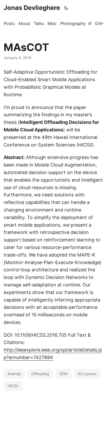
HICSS (13, 386)
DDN (63, 374)
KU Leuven (87, 374)
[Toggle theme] (66, 8)
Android (14, 374)
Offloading (40, 374)
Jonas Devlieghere (32, 7)
